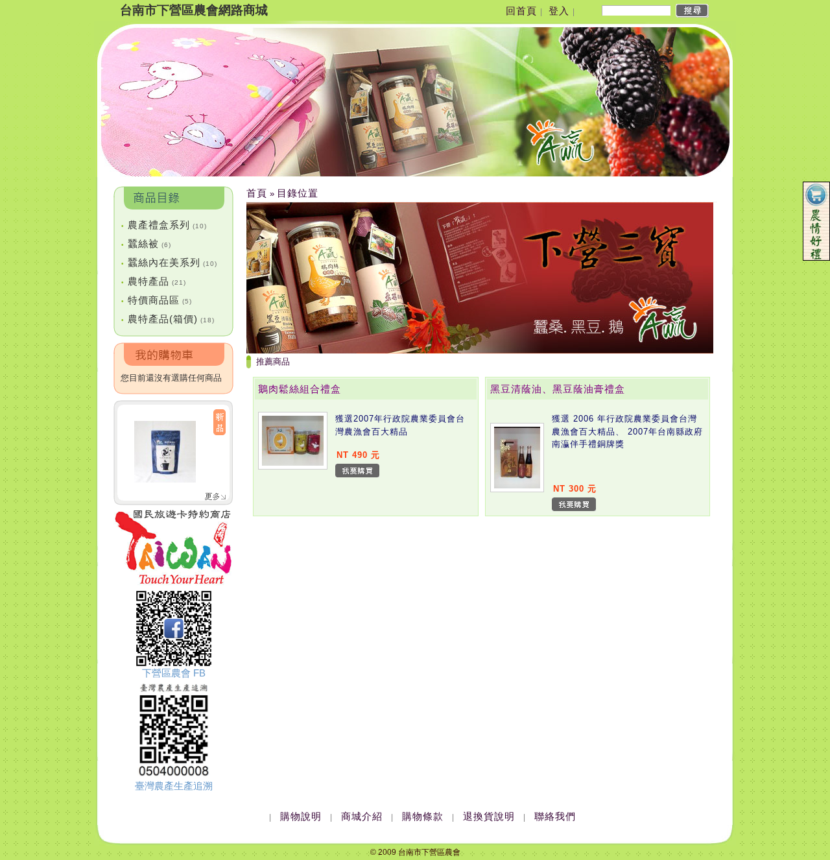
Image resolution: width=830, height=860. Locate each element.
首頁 (256, 192)
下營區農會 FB (174, 672)
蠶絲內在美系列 (169, 262)
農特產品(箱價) (168, 318)
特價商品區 (156, 299)
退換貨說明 (489, 816)
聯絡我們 (555, 816)
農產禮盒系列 (164, 224)
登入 (559, 10)
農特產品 (153, 281)
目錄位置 (297, 192)
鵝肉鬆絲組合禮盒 (299, 388)
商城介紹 (362, 816)
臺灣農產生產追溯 (174, 785)
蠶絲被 (146, 243)
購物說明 (301, 816)
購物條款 (423, 816)
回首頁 (521, 10)
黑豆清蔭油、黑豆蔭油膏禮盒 (557, 388)
